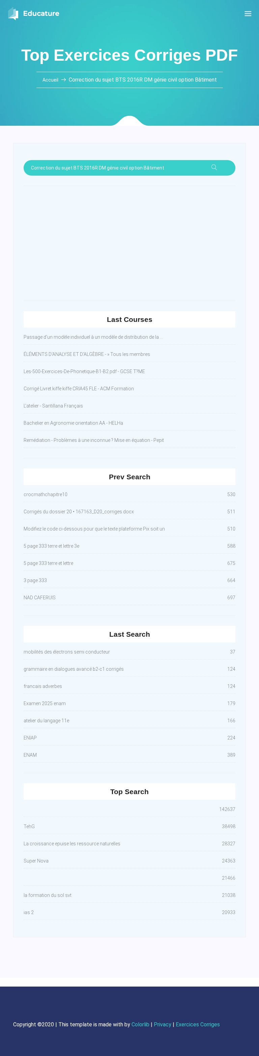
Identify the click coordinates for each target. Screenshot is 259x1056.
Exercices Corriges (198, 1024)
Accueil (50, 80)
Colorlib (140, 1024)
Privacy (162, 1024)
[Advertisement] (129, 243)
